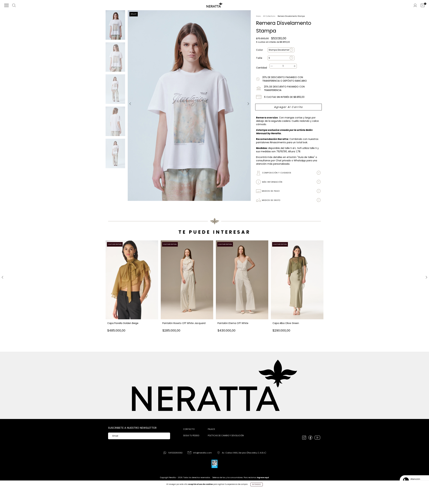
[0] (422, 5)
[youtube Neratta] (317, 438)
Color (259, 50)
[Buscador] (14, 5)
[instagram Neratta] (304, 438)
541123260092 (175, 452)
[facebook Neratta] (310, 438)
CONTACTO (189, 429)
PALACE (211, 429)
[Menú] (6, 5)
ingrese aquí (263, 477)
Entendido (256, 484)
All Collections (269, 16)
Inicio (258, 16)
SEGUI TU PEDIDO (191, 435)
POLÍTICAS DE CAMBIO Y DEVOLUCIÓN (226, 435)
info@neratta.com (202, 452)
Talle (259, 58)
